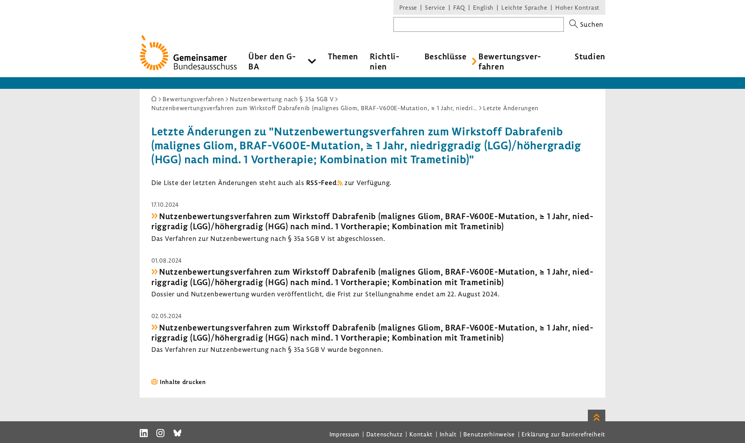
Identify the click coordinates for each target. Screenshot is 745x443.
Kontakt (421, 434)
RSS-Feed (321, 182)
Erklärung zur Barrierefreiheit (563, 434)
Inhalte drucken (183, 382)
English (483, 7)
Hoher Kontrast (577, 7)
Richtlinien (384, 61)
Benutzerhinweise (489, 434)
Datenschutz (384, 434)
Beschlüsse (445, 56)
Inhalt (448, 434)
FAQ (459, 7)
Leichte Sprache (524, 7)
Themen (343, 56)
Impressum (344, 434)
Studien (590, 56)
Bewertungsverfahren (509, 61)
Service (435, 7)
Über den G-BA (272, 61)
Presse (408, 7)
